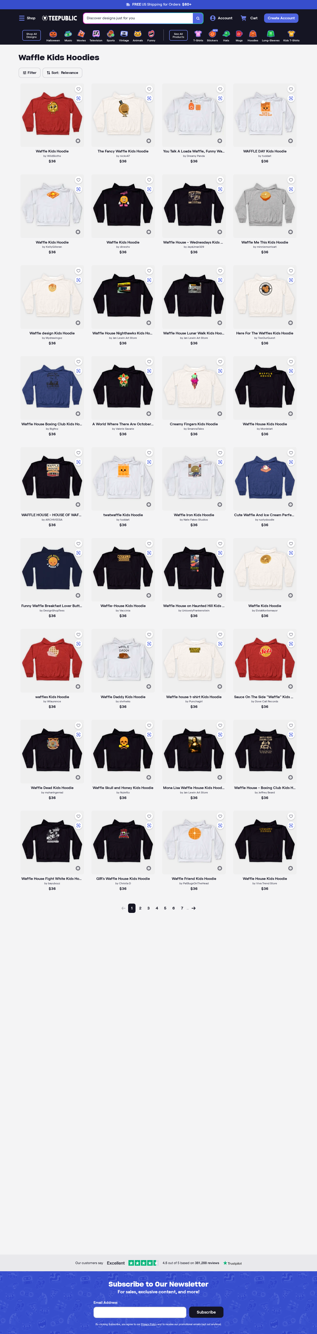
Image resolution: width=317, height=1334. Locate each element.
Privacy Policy (149, 1324)
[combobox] (138, 18)
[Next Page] (193, 908)
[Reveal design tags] (78, 141)
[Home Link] (59, 18)
